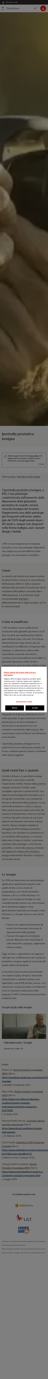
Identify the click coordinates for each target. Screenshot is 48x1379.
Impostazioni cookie (24, 702)
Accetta (35, 708)
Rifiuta (14, 708)
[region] (24, 689)
